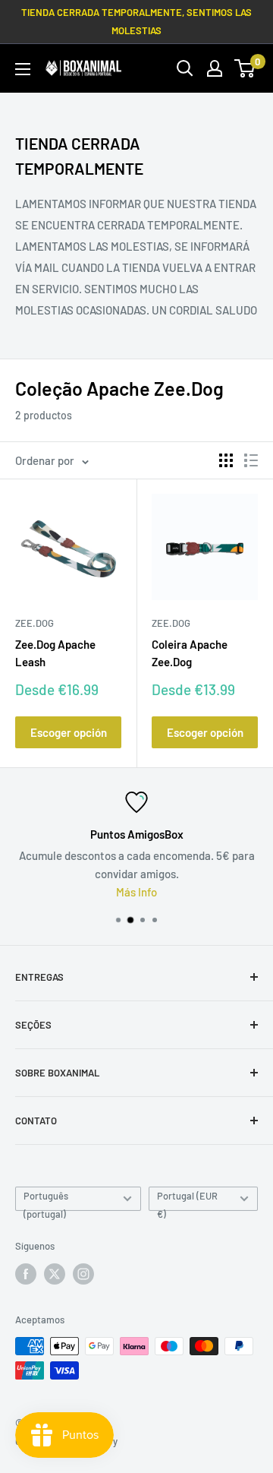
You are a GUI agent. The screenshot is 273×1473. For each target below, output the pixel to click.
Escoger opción (68, 732)
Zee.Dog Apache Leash (55, 653)
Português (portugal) (46, 1200)
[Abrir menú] (22, 69)
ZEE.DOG (34, 623)
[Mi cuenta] (214, 68)
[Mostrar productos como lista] (251, 460)
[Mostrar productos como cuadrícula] (226, 460)
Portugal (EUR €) (187, 1200)
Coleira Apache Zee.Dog (190, 653)
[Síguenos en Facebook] (25, 1274)
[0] (245, 68)
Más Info (136, 892)
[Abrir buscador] (185, 68)
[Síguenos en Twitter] (54, 1274)
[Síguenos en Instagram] (83, 1274)
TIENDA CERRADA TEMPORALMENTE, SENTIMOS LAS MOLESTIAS (136, 21)
